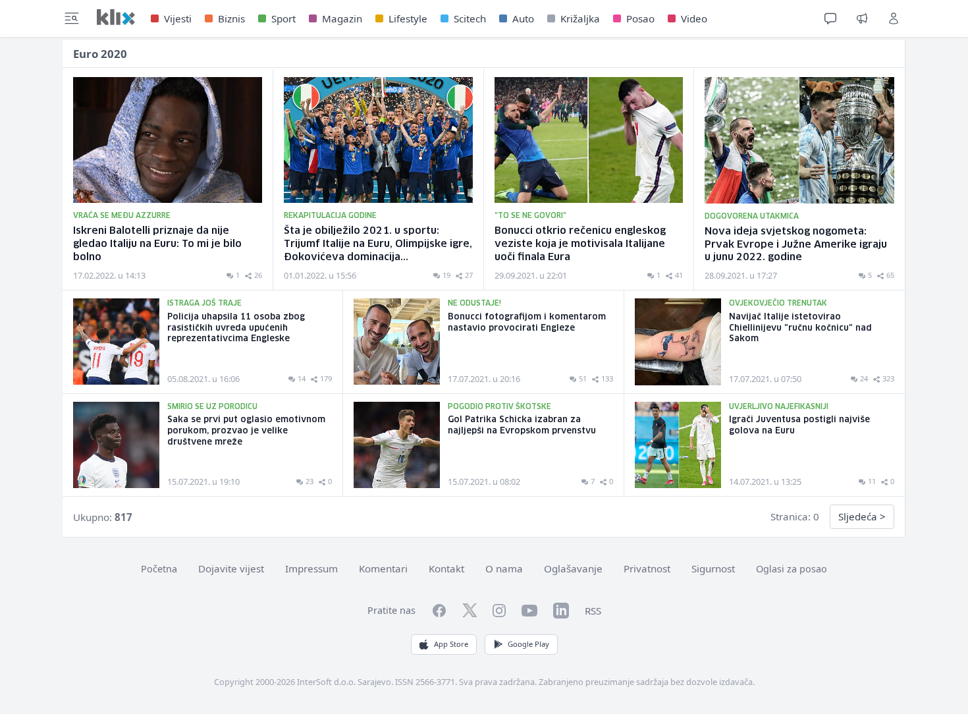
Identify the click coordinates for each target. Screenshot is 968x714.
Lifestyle (408, 18)
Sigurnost (713, 568)
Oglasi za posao (791, 569)
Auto (523, 18)
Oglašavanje (573, 568)
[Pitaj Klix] (830, 18)
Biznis (231, 18)
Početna (159, 569)
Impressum (311, 568)
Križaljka (580, 18)
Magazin (342, 18)
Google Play (528, 644)
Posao (640, 18)
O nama (504, 568)
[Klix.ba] (116, 17)
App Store (451, 644)
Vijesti (178, 18)
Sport (283, 18)
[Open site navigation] (71, 18)
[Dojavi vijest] (862, 18)
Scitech (470, 18)
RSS (593, 610)
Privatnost (647, 568)
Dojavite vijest (231, 568)
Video (694, 18)
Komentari (383, 568)
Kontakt (446, 568)
